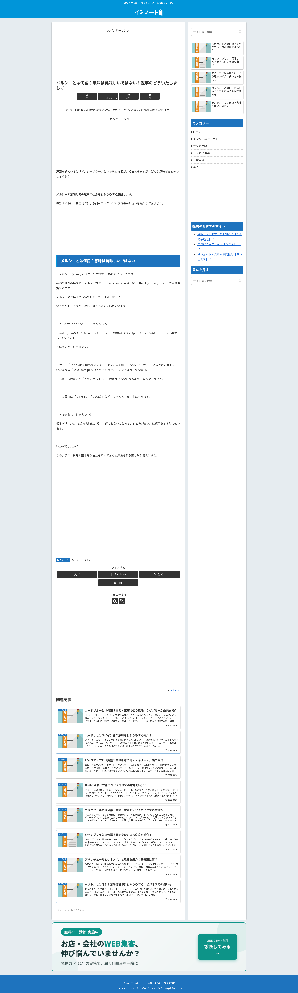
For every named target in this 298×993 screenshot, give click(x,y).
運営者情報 (169, 983)
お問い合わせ (154, 983)
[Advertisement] (118, 54)
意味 (88, 560)
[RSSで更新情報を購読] (122, 601)
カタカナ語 (64, 560)
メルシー (78, 560)
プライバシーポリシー (134, 983)
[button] (240, 32)
